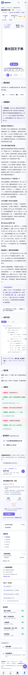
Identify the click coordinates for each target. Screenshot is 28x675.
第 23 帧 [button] (12, 297)
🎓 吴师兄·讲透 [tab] (18, 16)
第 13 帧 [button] (21, 295)
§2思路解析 (7, 539)
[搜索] (18, 2)
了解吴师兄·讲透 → (7, 576)
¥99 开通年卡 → (9, 514)
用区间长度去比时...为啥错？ (11, 594)
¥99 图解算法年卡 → (21, 663)
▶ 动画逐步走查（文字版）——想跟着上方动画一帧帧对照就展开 (14, 309)
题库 (8, 661)
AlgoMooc (3, 661)
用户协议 (8, 663)
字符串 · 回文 (9, 7)
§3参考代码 (7, 542)
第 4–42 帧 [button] (12, 292)
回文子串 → (22, 557)
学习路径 (20, 661)
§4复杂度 (6, 544)
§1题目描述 (7, 537)
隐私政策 (14, 663)
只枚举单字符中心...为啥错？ (11, 590)
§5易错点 (6, 547)
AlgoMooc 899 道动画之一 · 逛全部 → (17, 12)
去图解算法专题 (17, 517)
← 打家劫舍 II (6, 557)
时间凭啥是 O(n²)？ (9, 598)
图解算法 (3, 7)
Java (13, 321)
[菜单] (25, 2)
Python (4, 321)
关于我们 (3, 663)
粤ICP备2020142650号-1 (6, 668)
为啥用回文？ (8, 586)
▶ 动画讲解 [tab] (5, 16)
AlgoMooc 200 (14, 661)
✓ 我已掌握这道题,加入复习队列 (10, 463)
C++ (9, 321)
